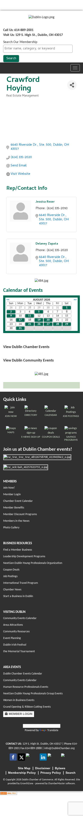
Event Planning (12, 638)
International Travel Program (20, 583)
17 (20, 320)
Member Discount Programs (20, 514)
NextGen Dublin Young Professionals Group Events (33, 693)
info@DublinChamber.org (59, 748)
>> (75, 299)
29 (66, 324)
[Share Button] (72, 85)
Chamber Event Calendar (18, 501)
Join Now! (9, 487)
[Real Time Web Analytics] (8, 793)
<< (7, 299)
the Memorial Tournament (19, 651)
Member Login (12, 494)
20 (48, 320)
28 (57, 324)
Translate (52, 730)
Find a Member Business (17, 549)
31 (20, 328)
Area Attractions (13, 625)
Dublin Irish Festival (14, 644)
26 (38, 324)
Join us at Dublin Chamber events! (37, 449)
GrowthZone (26, 783)
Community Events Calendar (20, 618)
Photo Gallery (11, 527)
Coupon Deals (11, 569)
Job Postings (10, 576)
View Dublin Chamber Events (26, 347)
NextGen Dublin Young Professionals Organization (32, 563)
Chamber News (12, 589)
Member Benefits (13, 507)
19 (38, 320)
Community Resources (16, 631)
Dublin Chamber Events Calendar (22, 673)
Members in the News (16, 521)
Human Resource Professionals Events (25, 687)
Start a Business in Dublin (18, 596)
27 (48, 324)
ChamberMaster (56, 783)
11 (29, 315)
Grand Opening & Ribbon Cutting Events (27, 706)
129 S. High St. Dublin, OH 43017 (42, 743)
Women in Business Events (18, 700)
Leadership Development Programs (24, 556)
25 (29, 324)
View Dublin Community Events (28, 361)
